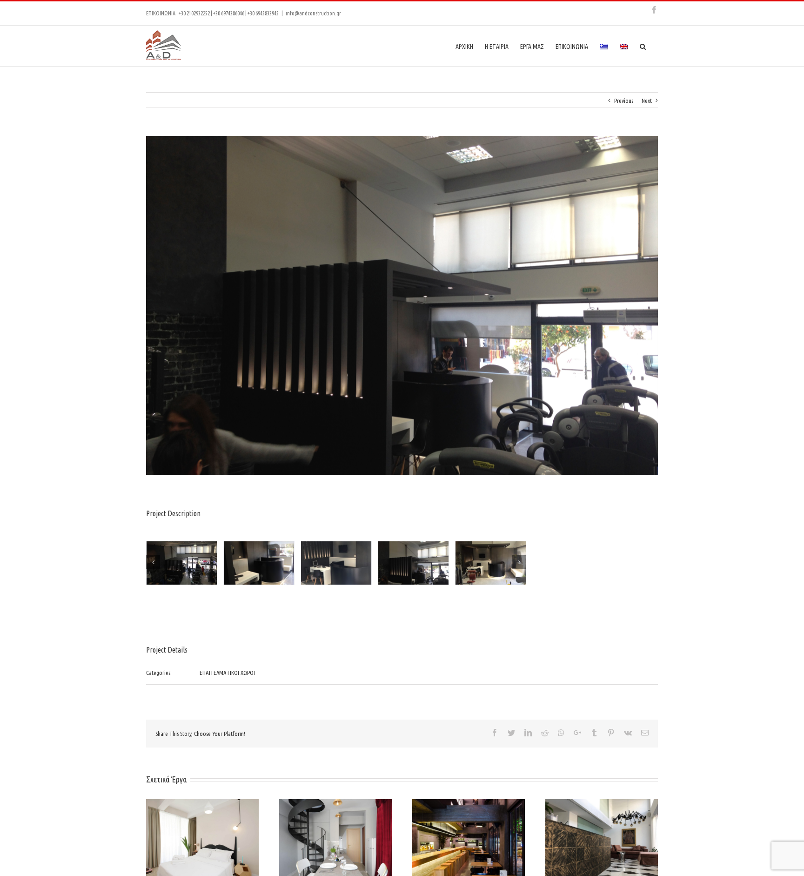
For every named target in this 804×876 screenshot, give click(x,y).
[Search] (643, 46)
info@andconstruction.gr (313, 13)
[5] (336, 563)
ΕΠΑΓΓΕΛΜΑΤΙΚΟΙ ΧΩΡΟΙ (227, 672)
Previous (623, 100)
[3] (182, 563)
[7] (491, 563)
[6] (413, 563)
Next (647, 100)
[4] (259, 563)
